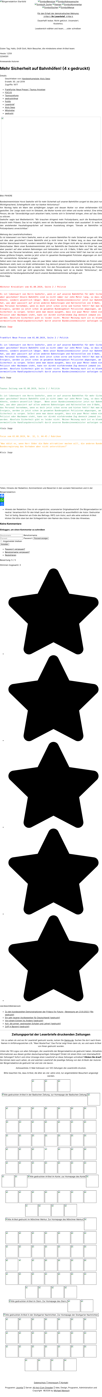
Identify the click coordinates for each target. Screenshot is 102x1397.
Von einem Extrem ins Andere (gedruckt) (24, 1020)
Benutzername (30, 535)
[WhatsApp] (51, 500)
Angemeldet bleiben (12, 541)
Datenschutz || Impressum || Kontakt (51, 1382)
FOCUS (8, 92)
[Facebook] (51, 496)
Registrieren (10, 555)
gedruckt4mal (11, 98)
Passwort (28, 538)
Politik (8, 101)
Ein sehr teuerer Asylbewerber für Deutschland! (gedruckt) (32, 1017)
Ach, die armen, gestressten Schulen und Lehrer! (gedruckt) (33, 1023)
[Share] (51, 504)
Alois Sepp (10, 107)
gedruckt (9, 113)
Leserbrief (9, 104)
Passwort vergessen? (15, 549)
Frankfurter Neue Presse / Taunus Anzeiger (25, 89)
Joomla (19, 1387)
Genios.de (69, 1040)
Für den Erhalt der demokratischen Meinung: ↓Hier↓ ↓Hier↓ (58, 15)
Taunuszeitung (12, 95)
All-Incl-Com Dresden (43, 1387)
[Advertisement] (15, 41)
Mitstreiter (10, 110)
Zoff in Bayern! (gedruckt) (17, 1026)
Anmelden (4, 544)
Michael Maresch (62, 1390)
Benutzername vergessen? (17, 552)
